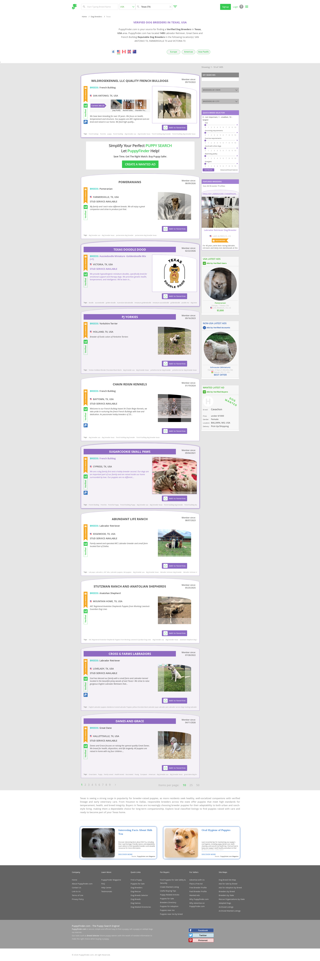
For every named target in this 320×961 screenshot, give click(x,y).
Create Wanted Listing (169, 887)
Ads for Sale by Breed (228, 883)
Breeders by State (226, 895)
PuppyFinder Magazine (111, 879)
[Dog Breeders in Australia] (134, 51)
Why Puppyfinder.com (199, 899)
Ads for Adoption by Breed (230, 887)
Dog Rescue (136, 891)
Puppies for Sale (137, 883)
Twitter (203, 935)
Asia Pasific (203, 51)
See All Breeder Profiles (214, 186)
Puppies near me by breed (171, 914)
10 (184, 785)
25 (191, 785)
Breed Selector (93, 935)
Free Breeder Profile (198, 887)
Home (84, 16)
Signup (225, 6)
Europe (173, 51)
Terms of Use (77, 895)
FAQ (103, 883)
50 (198, 785)
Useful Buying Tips (168, 891)
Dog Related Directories (141, 907)
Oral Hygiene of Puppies (216, 830)
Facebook (203, 930)
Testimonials (106, 891)
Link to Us (76, 891)
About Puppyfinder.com (82, 883)
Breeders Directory (168, 902)
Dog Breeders (96, 16)
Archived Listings (226, 907)
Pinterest (203, 940)
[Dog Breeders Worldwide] (113, 51)
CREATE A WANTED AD (140, 164)
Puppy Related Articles (169, 894)
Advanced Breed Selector (229, 170)
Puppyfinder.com (79, 929)
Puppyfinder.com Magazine (146, 856)
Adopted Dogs (225, 903)
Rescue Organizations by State (232, 899)
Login (235, 6)
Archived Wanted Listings (229, 911)
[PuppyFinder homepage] (74, 6)
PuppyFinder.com (81, 925)
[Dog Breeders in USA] (118, 51)
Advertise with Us (196, 879)
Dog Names (136, 903)
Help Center (106, 887)
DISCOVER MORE (125, 854)
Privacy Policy (78, 899)
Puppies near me (167, 910)
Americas (188, 51)
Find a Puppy (136, 879)
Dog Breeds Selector (139, 895)
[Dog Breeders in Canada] (124, 51)
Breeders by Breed (227, 891)
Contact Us (76, 887)
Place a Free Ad (195, 883)
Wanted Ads (194, 895)
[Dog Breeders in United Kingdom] (129, 51)
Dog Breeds (136, 899)
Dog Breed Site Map (227, 879)
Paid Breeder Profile (198, 891)
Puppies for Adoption (169, 906)
